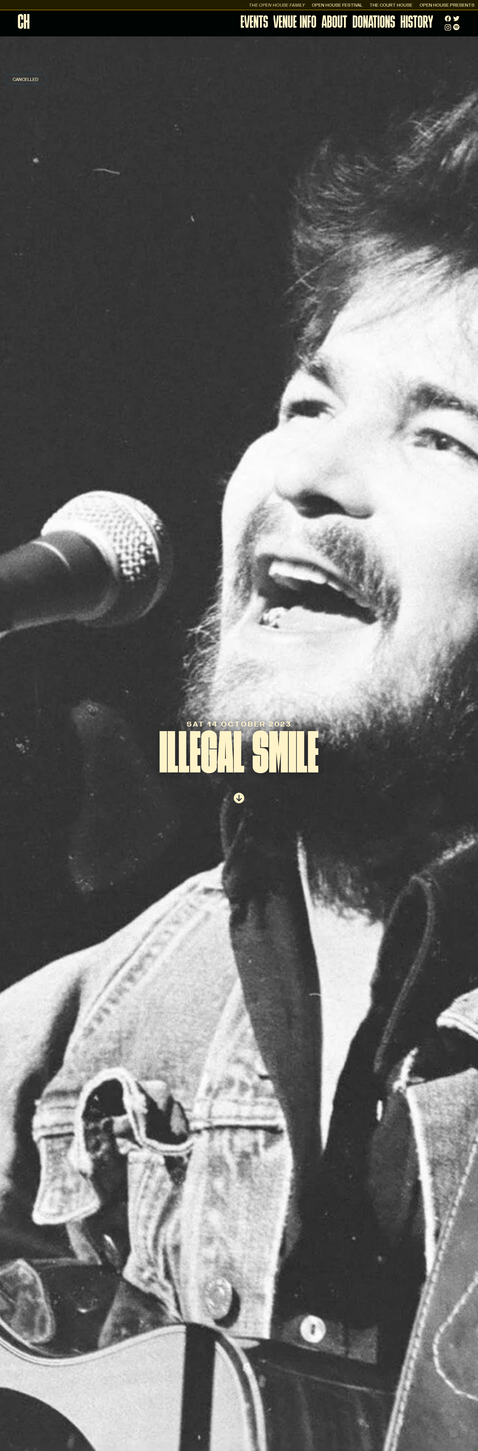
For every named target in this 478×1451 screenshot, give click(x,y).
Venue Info (294, 23)
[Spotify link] (456, 27)
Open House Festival (337, 4)
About (334, 23)
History (416, 23)
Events (254, 23)
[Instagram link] (448, 27)
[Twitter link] (456, 18)
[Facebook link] (448, 18)
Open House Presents (447, 4)
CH (23, 23)
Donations (373, 23)
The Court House (391, 4)
